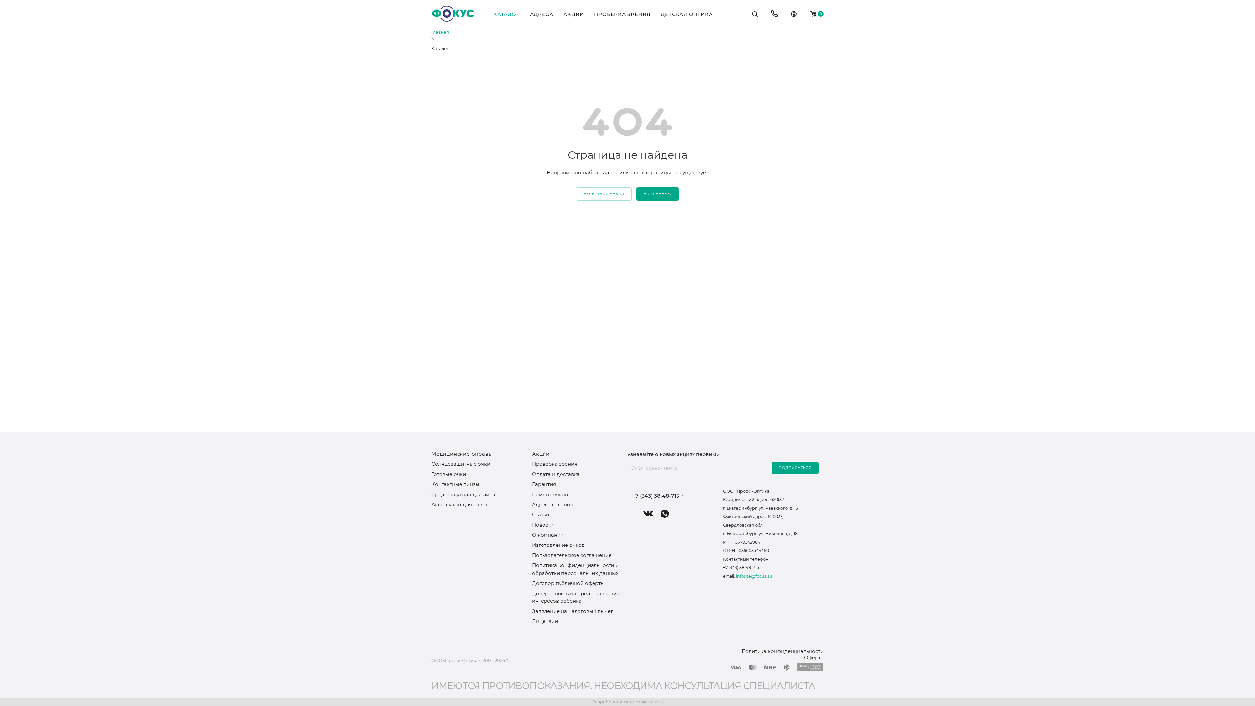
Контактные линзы (455, 484)
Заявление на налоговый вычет (572, 611)
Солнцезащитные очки (460, 464)
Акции (541, 454)
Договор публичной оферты (568, 583)
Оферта (814, 657)
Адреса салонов (552, 504)
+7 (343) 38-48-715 (655, 496)
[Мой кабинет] (794, 15)
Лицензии (545, 621)
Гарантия (544, 484)
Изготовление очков (558, 545)
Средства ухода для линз (463, 494)
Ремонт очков (550, 494)
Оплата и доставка (556, 474)
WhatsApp (665, 514)
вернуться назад (604, 194)
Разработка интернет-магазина (627, 701)
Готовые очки (448, 474)
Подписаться (795, 467)
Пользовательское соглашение (571, 555)
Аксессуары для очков (460, 504)
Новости (543, 525)
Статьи (540, 515)
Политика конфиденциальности (783, 651)
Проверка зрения (554, 464)
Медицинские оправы (462, 454)
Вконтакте (648, 514)
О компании (548, 535)
